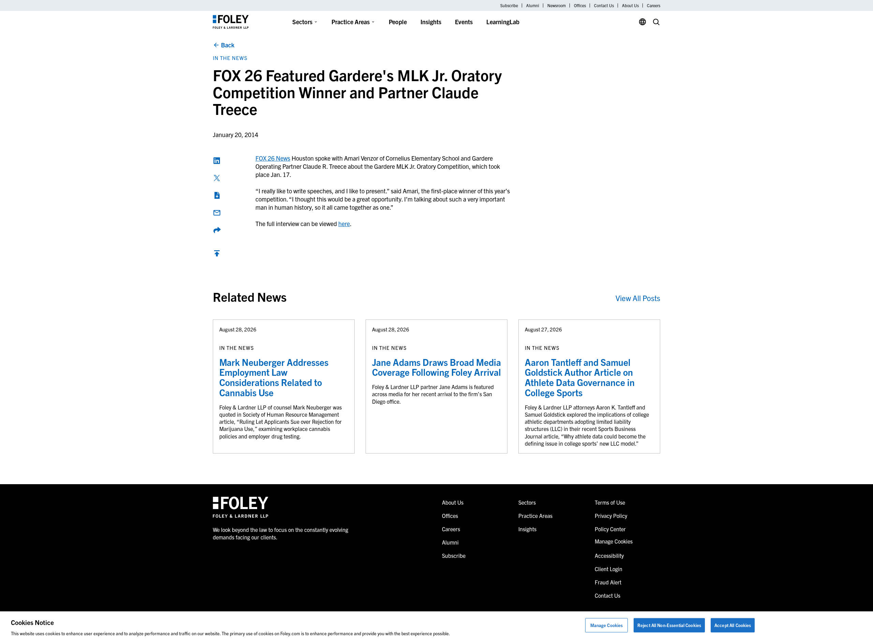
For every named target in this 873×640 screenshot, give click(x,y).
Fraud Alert (608, 582)
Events (464, 22)
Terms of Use (610, 502)
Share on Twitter (217, 178)
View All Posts (638, 298)
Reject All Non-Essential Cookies (669, 625)
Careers (653, 5)
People (398, 22)
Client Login (608, 568)
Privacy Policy (611, 515)
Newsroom (556, 5)
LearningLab (502, 22)
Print (217, 195)
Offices (580, 5)
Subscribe (509, 5)
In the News (230, 58)
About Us (630, 5)
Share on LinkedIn (217, 161)
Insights (430, 22)
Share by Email (217, 213)
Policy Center (610, 528)
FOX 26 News (272, 158)
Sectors (302, 22)
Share (217, 230)
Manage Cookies (606, 625)
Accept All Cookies (732, 625)
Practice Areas (350, 22)
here (344, 223)
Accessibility (609, 555)
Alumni (532, 5)
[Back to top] (217, 255)
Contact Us (604, 5)
